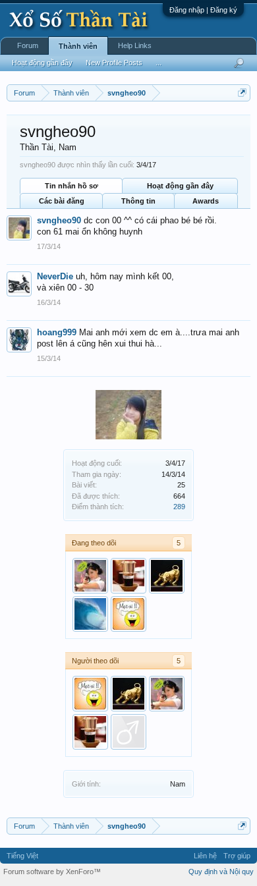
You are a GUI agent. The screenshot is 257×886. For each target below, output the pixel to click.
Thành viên (78, 46)
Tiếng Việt (22, 856)
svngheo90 (59, 220)
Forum (27, 45)
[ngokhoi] (167, 576)
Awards (205, 201)
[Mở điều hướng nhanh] (242, 92)
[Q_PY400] (128, 614)
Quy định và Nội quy (221, 871)
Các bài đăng (61, 201)
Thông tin (138, 201)
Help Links (135, 45)
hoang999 (56, 332)
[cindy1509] (90, 576)
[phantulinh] (128, 576)
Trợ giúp (236, 856)
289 (179, 507)
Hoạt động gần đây (180, 186)
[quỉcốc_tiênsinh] (128, 732)
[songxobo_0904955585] (90, 614)
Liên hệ (205, 856)
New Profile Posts (114, 63)
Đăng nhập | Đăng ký (203, 10)
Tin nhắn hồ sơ (71, 186)
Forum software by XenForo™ (52, 871)
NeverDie (55, 276)
